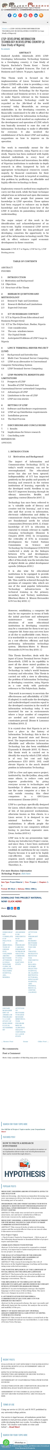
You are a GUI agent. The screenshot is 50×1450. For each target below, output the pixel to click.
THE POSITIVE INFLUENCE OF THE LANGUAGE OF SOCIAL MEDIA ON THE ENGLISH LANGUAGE (23, 1271)
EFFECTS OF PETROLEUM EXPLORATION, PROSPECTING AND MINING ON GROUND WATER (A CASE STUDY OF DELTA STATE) (23, 1374)
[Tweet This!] (12, 908)
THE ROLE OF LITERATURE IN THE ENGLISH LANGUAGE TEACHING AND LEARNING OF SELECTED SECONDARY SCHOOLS (21, 1257)
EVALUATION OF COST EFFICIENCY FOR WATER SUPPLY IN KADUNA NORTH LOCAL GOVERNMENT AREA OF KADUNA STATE (25, 1366)
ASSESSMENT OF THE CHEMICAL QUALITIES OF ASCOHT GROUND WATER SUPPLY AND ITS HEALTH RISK (23, 1394)
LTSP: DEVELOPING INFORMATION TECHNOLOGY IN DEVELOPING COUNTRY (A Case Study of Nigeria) (22, 41)
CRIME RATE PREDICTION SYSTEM (17, 1245)
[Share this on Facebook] (8, 908)
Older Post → (43, 1042)
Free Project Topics (9, 1235)
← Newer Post (7, 1042)
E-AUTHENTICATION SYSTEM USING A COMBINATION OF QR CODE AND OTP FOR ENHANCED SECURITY (20, 1298)
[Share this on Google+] (15, 908)
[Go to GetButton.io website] (6, 1447)
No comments (5, 49)
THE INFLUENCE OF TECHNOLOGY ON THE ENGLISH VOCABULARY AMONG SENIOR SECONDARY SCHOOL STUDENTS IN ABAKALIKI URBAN (25, 1284)
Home (4, 29)
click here (26, 873)
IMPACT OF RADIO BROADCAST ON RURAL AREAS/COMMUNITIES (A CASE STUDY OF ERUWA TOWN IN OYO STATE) (23, 1313)
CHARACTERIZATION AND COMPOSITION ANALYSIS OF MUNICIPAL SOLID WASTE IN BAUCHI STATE (24, 1387)
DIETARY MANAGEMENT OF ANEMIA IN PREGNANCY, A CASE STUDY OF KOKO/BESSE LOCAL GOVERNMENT (8, 1019)
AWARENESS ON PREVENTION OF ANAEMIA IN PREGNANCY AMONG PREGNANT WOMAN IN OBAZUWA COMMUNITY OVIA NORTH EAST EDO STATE (20, 948)
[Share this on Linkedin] (18, 908)
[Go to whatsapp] (6, 1442)
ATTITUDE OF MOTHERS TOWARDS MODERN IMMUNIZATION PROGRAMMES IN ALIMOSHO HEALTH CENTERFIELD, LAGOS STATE (20, 1022)
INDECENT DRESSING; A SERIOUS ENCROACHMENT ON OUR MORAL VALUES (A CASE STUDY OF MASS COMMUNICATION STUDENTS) (24, 1222)
